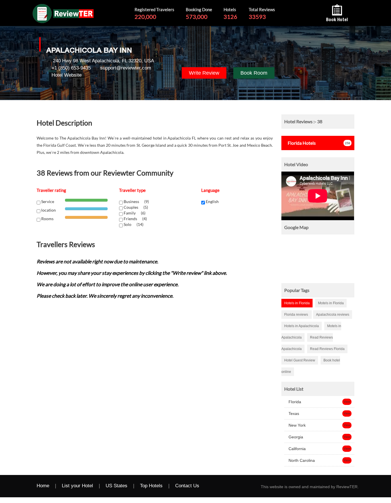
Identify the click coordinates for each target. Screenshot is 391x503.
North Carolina (301, 460)
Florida (294, 401)
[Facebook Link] (211, 486)
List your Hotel (77, 485)
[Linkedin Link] (245, 486)
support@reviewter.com (125, 68)
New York (296, 425)
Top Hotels (151, 485)
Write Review (204, 73)
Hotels (302, 143)
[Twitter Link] (222, 486)
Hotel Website (67, 75)
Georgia (295, 437)
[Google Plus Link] (234, 486)
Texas (293, 413)
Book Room (253, 73)
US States (116, 485)
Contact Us (187, 485)
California (296, 448)
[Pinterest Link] (256, 486)
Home (43, 485)
